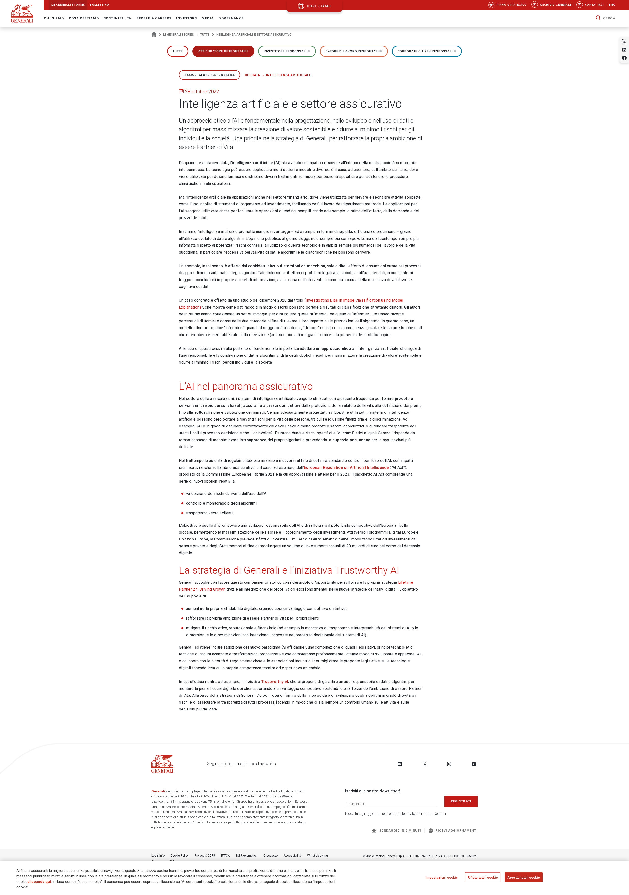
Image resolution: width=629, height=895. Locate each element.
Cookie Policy (180, 855)
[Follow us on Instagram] (449, 763)
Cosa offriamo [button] (84, 18)
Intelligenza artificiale (288, 75)
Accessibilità (292, 855)
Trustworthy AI (274, 681)
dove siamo (319, 6)
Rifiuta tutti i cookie (483, 877)
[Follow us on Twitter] (424, 763)
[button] (605, 18)
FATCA (225, 855)
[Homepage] (154, 34)
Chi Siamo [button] (54, 18)
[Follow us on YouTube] (474, 763)
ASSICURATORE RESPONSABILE (223, 51)
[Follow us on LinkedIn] (399, 763)
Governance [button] (230, 18)
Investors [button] (186, 18)
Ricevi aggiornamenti (457, 830)
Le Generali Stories (178, 34)
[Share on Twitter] (624, 41)
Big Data (252, 75)
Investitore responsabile (287, 51)
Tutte (204, 34)
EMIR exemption (246, 855)
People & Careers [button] (154, 18)
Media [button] (208, 18)
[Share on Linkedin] (624, 49)
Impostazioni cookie (442, 877)
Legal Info (158, 855)
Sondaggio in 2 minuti (400, 830)
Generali (158, 791)
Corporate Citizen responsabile (427, 51)
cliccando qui (39, 882)
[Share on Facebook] (624, 57)
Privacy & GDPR (205, 855)
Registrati (461, 801)
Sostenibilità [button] (117, 18)
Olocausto (270, 855)
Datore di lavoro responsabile (354, 51)
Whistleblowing (317, 855)
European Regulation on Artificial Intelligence (346, 467)
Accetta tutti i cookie (523, 877)
